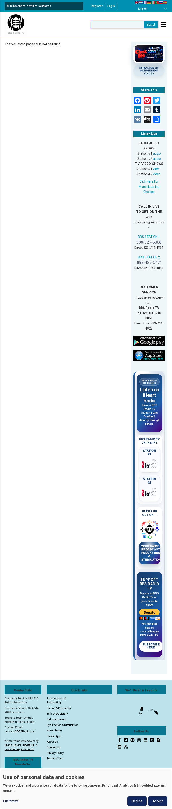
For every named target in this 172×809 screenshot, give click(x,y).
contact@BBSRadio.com (20, 731)
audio (157, 153)
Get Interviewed (56, 719)
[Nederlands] (141, 2)
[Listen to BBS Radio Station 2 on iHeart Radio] (149, 492)
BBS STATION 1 (149, 237)
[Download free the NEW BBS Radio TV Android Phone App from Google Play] (149, 340)
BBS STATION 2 (149, 257)
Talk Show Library (57, 713)
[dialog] (86, 789)
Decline (137, 801)
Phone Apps (54, 736)
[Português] (157, 2)
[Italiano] (153, 2)
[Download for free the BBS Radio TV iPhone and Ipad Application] (149, 355)
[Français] (145, 2)
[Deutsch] (149, 2)
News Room (54, 730)
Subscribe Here (151, 646)
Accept (158, 801)
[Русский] (161, 2)
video (157, 169)
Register (97, 6)
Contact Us (54, 747)
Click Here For (149, 181)
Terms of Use (55, 758)
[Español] (165, 2)
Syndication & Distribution (62, 725)
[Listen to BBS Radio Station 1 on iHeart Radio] (149, 464)
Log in (111, 6)
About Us (52, 741)
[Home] (16, 24)
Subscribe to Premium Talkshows (30, 6)
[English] (137, 2)
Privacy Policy (55, 753)
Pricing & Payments (59, 708)
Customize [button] (11, 801)
